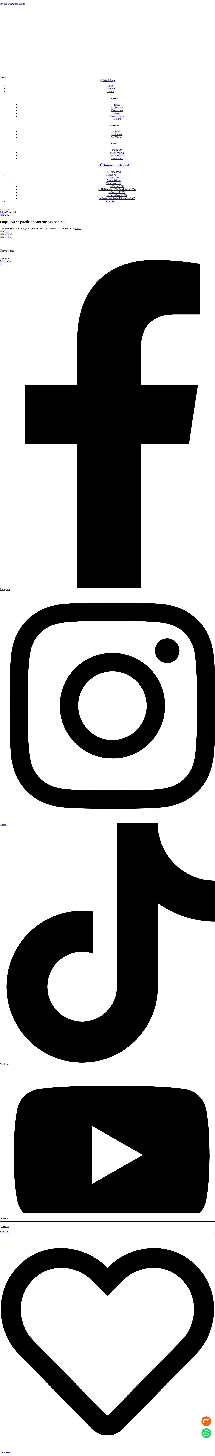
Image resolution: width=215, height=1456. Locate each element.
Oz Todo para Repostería (12, 4)
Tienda (5, 1218)
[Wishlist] (107, 1447)
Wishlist (5, 1452)
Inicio (3, 212)
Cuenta (5, 1226)
